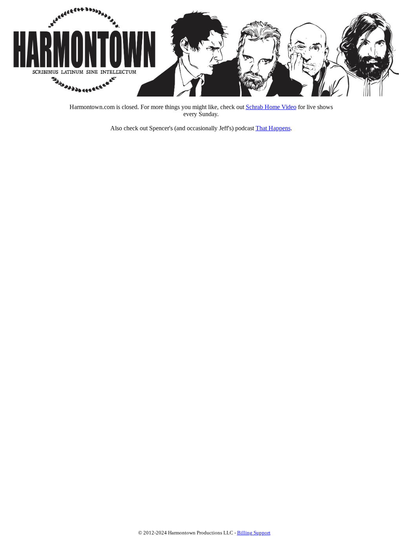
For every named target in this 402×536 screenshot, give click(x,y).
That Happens (273, 128)
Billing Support (253, 533)
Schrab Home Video (271, 107)
